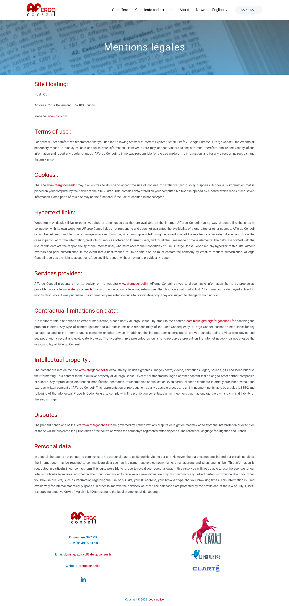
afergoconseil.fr (89, 566)
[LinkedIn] (83, 579)
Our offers (120, 10)
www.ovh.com (57, 116)
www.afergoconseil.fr (61, 185)
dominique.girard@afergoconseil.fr (210, 321)
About (184, 10)
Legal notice (156, 599)
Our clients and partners (154, 10)
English (218, 10)
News (200, 10)
